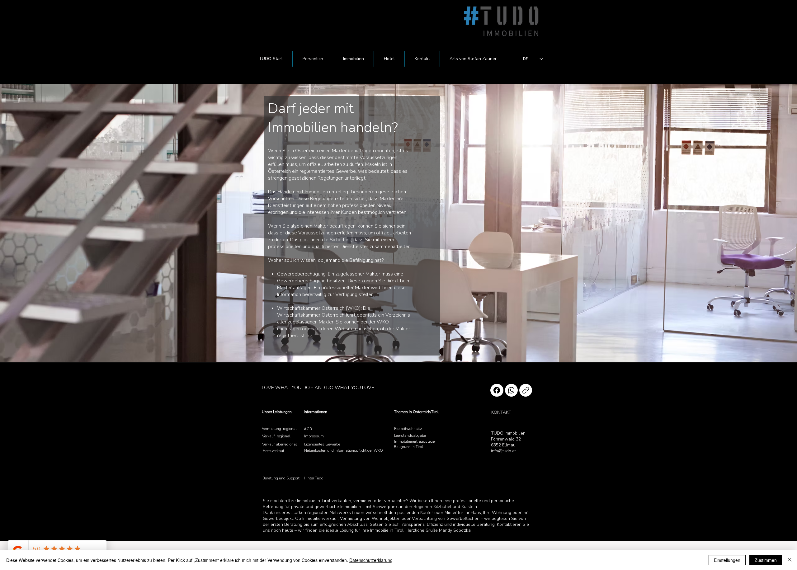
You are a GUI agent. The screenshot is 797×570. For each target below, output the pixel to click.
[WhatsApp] (511, 390)
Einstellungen (727, 560)
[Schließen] (789, 560)
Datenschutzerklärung (371, 560)
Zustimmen (766, 560)
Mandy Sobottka (455, 530)
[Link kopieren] (525, 390)
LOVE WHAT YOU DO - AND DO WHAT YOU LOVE (318, 387)
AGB (308, 428)
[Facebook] (496, 390)
